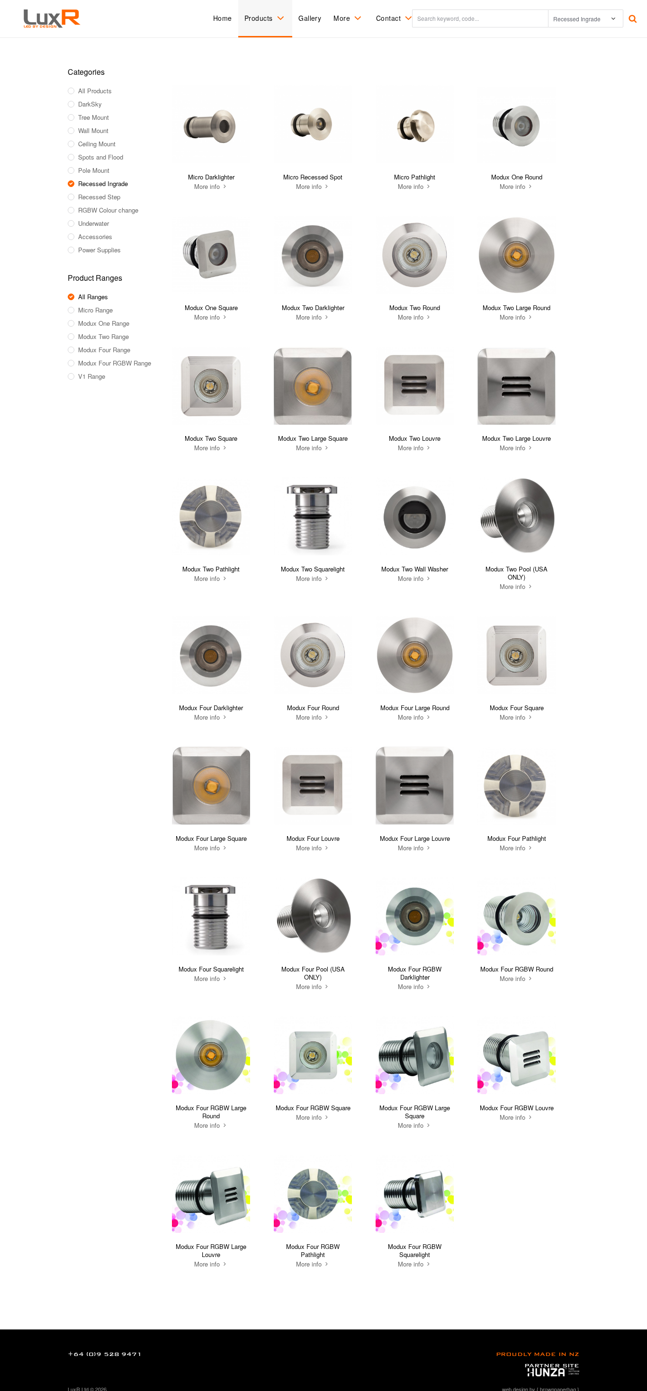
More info (208, 186)
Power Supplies (99, 250)
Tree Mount (93, 117)
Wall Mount (93, 130)
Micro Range (95, 310)
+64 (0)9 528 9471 (105, 1354)
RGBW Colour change (108, 210)
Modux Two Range (103, 336)
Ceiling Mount (97, 144)
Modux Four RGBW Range (114, 363)
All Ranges (93, 297)
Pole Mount (93, 170)
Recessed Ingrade (103, 183)
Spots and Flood (100, 157)
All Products (95, 91)
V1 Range (91, 376)
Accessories (95, 236)
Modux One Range (103, 323)
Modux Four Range (104, 350)
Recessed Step (99, 197)
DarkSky (90, 104)
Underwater (93, 223)
